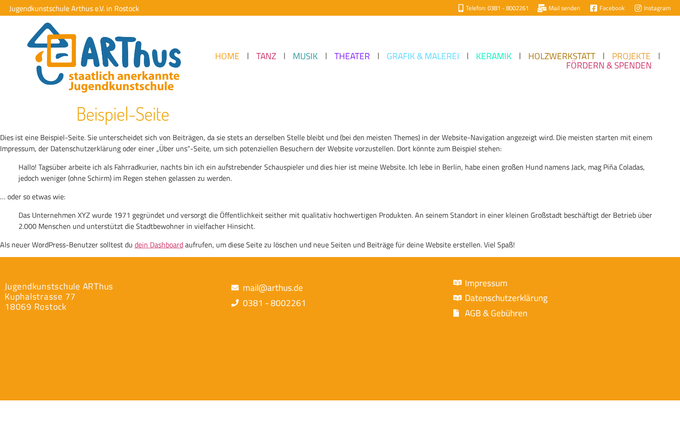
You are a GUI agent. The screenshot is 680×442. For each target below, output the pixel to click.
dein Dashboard (159, 244)
